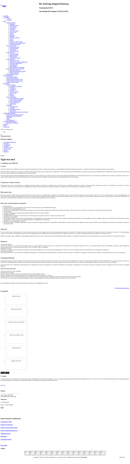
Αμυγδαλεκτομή (14, 64)
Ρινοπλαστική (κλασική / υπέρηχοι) (15, 114)
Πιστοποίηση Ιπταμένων (12, 122)
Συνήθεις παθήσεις (11, 22)
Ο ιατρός (9, 18)
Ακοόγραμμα (13, 49)
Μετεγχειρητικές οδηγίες (13, 74)
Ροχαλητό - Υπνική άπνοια (16, 41)
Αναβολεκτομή (13, 56)
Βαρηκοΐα (12, 36)
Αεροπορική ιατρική (6, 439)
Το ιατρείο (9, 20)
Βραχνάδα (12, 35)
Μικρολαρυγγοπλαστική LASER (18, 71)
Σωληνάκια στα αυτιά (15, 109)
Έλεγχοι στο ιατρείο (11, 45)
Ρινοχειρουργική (11, 59)
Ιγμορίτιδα (12, 29)
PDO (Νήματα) (10, 120)
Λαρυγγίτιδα (13, 28)
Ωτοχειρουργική (10, 52)
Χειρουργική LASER (12, 76)
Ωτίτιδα (11, 33)
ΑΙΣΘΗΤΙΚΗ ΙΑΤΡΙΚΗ (9, 113)
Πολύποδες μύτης (14, 25)
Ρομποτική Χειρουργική (12, 78)
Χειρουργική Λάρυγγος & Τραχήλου (15, 68)
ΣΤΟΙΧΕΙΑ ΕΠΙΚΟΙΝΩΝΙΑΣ (122, 288)
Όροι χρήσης (4, 445)
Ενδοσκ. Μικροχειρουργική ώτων (15, 81)
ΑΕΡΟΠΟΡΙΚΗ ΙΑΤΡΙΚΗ (10, 121)
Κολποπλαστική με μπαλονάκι (17, 67)
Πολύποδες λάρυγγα (14, 37)
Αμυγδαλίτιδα (13, 26)
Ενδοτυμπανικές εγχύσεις (13, 82)
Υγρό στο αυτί (13, 32)
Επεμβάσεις (9, 105)
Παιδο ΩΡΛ (3, 436)
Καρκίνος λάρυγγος (14, 72)
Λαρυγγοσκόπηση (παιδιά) (16, 99)
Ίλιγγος (11, 39)
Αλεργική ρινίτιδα (14, 30)
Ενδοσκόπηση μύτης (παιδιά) (17, 98)
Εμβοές (11, 40)
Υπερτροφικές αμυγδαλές (16, 86)
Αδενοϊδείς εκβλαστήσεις (16, 63)
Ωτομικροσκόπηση (14, 51)
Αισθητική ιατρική (5, 433)
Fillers (8, 118)
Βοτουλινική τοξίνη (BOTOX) (14, 116)
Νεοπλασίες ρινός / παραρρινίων (17, 43)
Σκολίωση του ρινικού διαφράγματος (18, 62)
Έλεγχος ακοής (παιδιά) (15, 101)
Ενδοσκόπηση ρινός (14, 47)
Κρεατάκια (12, 87)
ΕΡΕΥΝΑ (6, 124)
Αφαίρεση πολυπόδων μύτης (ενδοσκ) (19, 112)
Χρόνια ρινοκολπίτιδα (15, 44)
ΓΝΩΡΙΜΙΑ (6, 17)
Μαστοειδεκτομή (14, 55)
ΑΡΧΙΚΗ (6, 16)
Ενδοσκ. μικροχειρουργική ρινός (9, 427)
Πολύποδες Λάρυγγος (15, 70)
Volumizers (9, 117)
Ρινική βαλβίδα (13, 66)
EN (4, 132)
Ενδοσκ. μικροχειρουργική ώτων (9, 430)
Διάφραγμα (12, 24)
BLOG (5, 125)
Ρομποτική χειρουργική (7, 424)
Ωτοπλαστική (13, 110)
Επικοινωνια (7, 126)
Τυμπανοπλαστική (14, 53)
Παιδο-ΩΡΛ (6, 83)
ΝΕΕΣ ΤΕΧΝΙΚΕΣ (8, 75)
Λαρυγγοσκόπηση (14, 48)
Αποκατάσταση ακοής (15, 58)
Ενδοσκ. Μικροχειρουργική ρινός (15, 79)
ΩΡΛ (5, 21)
